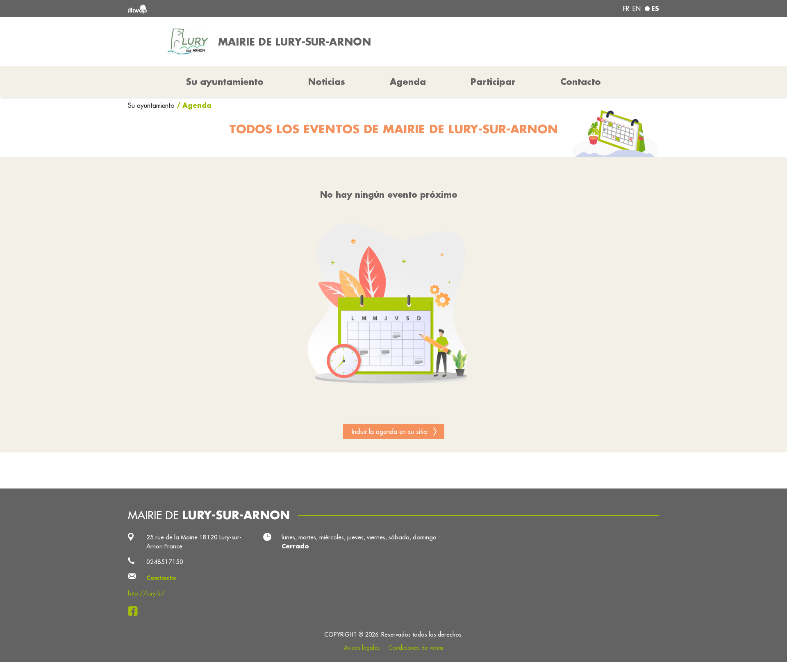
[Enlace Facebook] (135, 611)
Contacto (580, 81)
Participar (493, 81)
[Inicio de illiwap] (235, 8)
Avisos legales (362, 647)
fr (626, 9)
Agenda (408, 81)
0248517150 (164, 562)
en (636, 9)
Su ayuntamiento (152, 105)
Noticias (326, 81)
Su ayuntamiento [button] (225, 81)
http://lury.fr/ (146, 593)
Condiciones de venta (415, 647)
